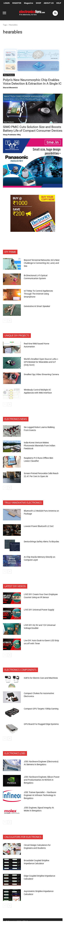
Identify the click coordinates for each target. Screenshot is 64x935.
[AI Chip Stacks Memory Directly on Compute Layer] (12, 561)
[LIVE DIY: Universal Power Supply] (12, 613)
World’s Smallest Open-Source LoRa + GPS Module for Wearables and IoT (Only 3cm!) (41, 362)
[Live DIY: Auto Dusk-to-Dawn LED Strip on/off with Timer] (12, 644)
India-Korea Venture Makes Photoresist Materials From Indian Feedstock (39, 445)
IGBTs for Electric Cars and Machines (41, 678)
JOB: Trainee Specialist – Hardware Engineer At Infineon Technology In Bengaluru (40, 795)
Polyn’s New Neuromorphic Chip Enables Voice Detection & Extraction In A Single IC (32, 81)
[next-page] (9, 321)
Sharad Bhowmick (10, 87)
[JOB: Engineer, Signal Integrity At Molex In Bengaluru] (12, 811)
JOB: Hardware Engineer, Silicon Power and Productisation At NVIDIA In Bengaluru (42, 780)
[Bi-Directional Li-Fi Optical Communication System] (12, 279)
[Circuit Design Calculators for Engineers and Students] (12, 849)
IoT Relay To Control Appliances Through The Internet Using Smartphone (38, 294)
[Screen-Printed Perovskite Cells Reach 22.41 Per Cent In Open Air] (12, 477)
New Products (9, 75)
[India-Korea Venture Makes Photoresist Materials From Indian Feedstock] (12, 446)
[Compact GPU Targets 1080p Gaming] (12, 712)
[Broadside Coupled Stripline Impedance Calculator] (12, 864)
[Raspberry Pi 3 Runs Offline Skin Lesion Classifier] (12, 462)
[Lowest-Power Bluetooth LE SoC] (12, 530)
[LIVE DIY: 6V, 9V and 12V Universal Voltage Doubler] (12, 629)
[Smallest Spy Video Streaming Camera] (12, 378)
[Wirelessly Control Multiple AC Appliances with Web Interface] (12, 393)
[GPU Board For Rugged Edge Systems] (12, 728)
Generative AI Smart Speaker (37, 306)
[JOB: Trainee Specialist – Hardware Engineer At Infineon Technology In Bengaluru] (12, 796)
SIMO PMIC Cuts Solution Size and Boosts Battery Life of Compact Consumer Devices (32, 128)
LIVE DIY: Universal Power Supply (39, 610)
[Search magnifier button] (55, 13)
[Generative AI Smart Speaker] (12, 310)
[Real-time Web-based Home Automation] (12, 347)
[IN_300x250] (33, 186)
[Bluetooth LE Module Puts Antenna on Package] (12, 514)
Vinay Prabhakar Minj (12, 134)
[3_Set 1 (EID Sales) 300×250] (32, 231)
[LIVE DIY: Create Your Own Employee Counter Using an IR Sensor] (12, 598)
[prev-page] (5, 321)
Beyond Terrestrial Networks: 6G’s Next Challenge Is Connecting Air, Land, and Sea (42, 263)
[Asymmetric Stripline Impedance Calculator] (12, 895)
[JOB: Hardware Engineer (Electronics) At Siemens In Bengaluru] (12, 765)
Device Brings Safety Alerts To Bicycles (41, 541)
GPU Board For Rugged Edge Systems (41, 724)
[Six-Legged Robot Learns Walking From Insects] (12, 431)
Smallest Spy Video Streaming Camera (41, 374)
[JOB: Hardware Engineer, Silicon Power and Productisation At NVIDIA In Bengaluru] (12, 780)
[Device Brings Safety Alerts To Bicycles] (12, 545)
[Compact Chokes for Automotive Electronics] (12, 697)
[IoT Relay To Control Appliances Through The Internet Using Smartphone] (12, 294)
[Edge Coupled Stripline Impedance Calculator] (12, 879)
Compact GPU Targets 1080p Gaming (41, 708)
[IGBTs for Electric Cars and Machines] (12, 682)
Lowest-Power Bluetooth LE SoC (39, 526)
